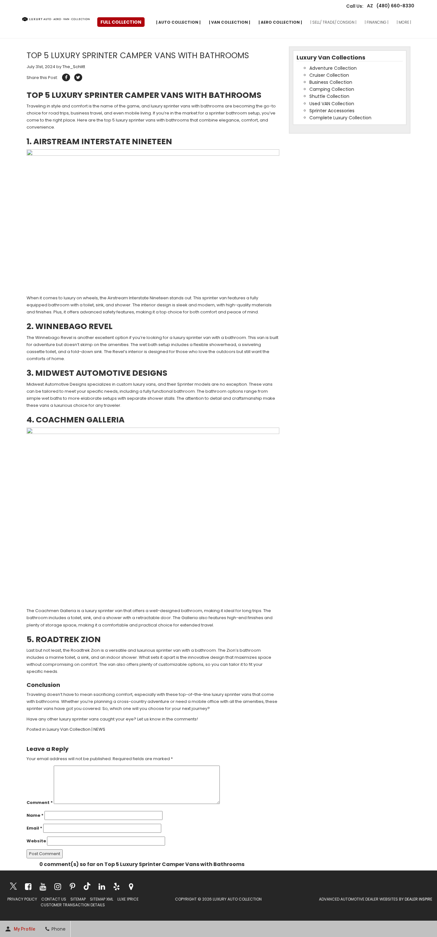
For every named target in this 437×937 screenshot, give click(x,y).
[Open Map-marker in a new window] (131, 886)
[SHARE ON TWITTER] (78, 77)
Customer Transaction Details (73, 905)
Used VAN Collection (331, 103)
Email (34, 828)
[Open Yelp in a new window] (116, 886)
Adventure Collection (333, 68)
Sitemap (78, 899)
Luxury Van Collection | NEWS (76, 729)
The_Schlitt (73, 67)
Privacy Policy (22, 899)
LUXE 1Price (128, 899)
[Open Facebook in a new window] (28, 886)
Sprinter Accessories (331, 110)
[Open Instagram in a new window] (57, 886)
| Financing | (376, 22)
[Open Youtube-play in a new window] (42, 886)
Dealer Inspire (418, 899)
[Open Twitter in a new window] (13, 886)
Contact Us (53, 899)
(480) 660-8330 (393, 6)
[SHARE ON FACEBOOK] (66, 77)
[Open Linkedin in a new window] (101, 886)
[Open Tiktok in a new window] (87, 886)
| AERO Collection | (280, 22)
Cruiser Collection (329, 75)
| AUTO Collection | (178, 22)
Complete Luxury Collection (340, 117)
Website (36, 841)
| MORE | (404, 22)
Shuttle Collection (329, 96)
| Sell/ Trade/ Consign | (333, 22)
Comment (40, 802)
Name (35, 815)
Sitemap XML (101, 899)
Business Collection (330, 82)
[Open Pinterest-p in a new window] (72, 886)
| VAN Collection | (229, 22)
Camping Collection (331, 89)
